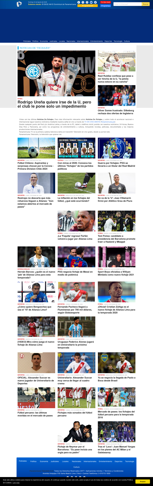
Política (35, 41)
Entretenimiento (96, 41)
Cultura (127, 41)
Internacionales (83, 41)
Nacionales (71, 41)
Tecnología (118, 41)
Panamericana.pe (108, 122)
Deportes (108, 41)
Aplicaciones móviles (94, 471)
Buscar (145, 4)
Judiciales (53, 41)
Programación (87, 6)
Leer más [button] (16, 483)
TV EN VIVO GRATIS (92, 122)
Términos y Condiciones (113, 471)
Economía (44, 41)
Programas (105, 6)
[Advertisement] (76, 23)
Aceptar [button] (143, 481)
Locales (62, 41)
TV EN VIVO (105, 2)
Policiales (27, 41)
